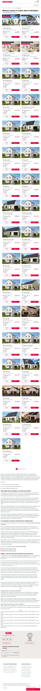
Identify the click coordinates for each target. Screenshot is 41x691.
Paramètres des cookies (26, 683)
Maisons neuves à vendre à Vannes (9, 548)
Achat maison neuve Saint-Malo (26, 672)
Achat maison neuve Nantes (25, 673)
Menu (38, 2)
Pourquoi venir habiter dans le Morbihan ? (10, 484)
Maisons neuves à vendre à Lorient (9, 550)
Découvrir (15, 36)
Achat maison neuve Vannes (25, 675)
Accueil (3, 8)
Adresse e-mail (4, 650)
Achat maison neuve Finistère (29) (8, 667)
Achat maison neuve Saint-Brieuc (26, 667)
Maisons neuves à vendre (9, 8)
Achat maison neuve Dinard (25, 669)
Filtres (35, 5)
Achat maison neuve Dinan (25, 666)
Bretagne (14, 8)
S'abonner (15, 652)
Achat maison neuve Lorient (25, 676)
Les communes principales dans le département (12, 486)
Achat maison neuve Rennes (25, 670)
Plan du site (5, 683)
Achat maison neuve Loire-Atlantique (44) (10, 670)
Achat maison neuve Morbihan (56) (9, 672)
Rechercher (35, 2)
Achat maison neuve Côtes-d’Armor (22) (9, 666)
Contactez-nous (6, 37)
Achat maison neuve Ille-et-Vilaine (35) (9, 669)
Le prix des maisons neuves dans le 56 (10, 488)
